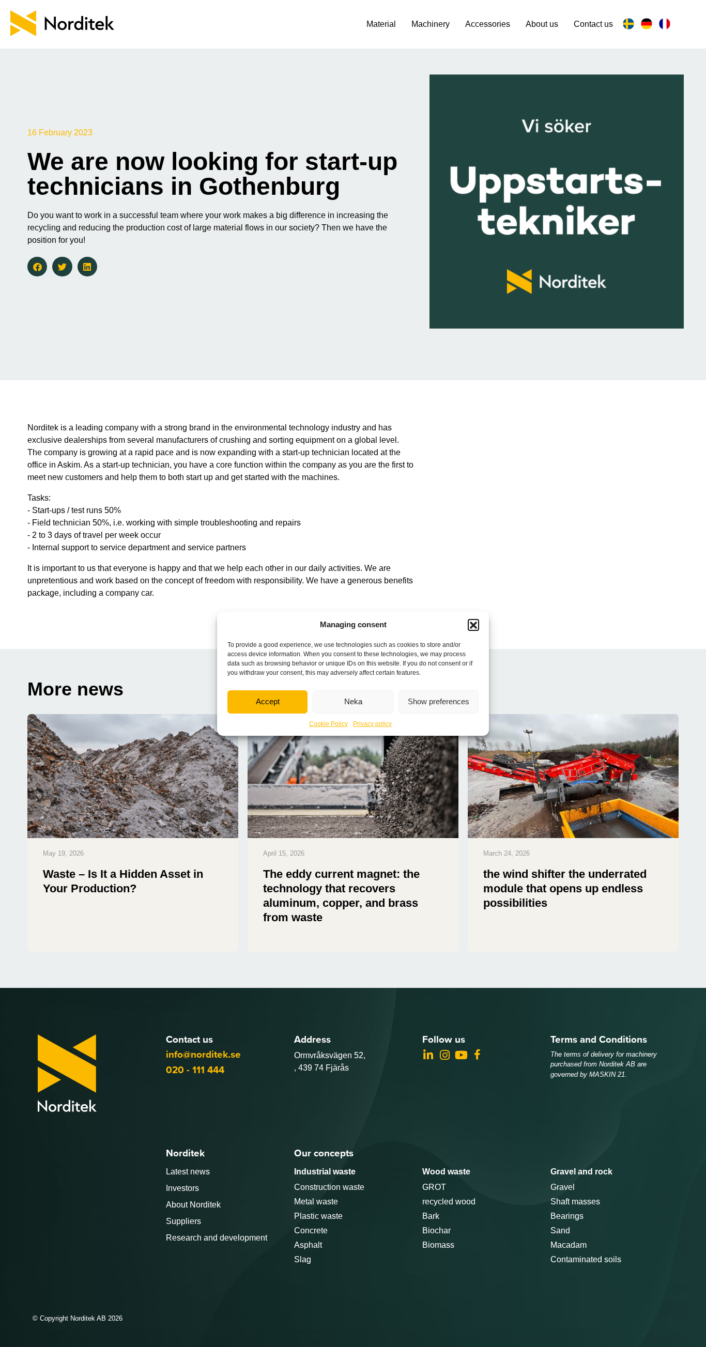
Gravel (562, 1187)
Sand (560, 1230)
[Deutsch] (648, 24)
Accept (268, 701)
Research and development (216, 1237)
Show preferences (438, 701)
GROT (434, 1187)
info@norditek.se (203, 1054)
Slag (302, 1259)
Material (381, 24)
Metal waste (316, 1201)
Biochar (436, 1230)
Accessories (487, 24)
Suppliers (183, 1221)
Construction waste (329, 1187)
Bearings (567, 1216)
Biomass (438, 1245)
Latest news (188, 1171)
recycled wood (448, 1201)
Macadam (568, 1245)
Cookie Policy (328, 723)
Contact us (593, 24)
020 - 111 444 (195, 1069)
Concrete (311, 1230)
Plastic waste (318, 1216)
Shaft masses (575, 1201)
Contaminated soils (585, 1259)
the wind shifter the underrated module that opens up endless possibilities (565, 888)
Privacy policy (372, 723)
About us (542, 24)
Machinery (430, 24)
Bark (430, 1216)
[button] (473, 625)
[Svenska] (630, 24)
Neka (353, 701)
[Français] (666, 24)
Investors (182, 1188)
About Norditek (193, 1204)
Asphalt (308, 1245)
